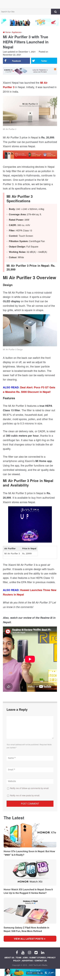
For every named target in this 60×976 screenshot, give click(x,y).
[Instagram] (29, 952)
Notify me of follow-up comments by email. (29, 788)
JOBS (25, 957)
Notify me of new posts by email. (25, 795)
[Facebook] (17, 952)
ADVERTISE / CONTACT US (34, 960)
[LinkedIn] (42, 952)
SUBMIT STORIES (37, 957)
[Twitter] (36, 952)
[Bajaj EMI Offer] (30, 972)
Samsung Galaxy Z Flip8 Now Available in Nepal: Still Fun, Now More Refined (26, 929)
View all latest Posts (29, 938)
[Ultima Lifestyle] (30, 525)
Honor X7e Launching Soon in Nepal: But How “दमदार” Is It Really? (29, 853)
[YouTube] (22, 952)
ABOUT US (9, 957)
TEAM (18, 957)
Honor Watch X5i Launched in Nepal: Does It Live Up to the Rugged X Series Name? (28, 891)
